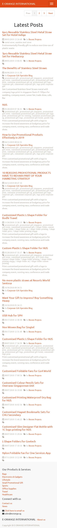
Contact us (7, 503)
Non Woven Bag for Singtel (18, 327)
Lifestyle (6, 480)
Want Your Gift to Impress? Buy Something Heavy (27, 299)
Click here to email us (14, 510)
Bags (4, 474)
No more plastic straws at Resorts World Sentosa (26, 282)
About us (41, 519)
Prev (28, 13)
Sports (5, 486)
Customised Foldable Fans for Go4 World (26, 370)
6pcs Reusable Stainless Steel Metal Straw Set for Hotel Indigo (27, 33)
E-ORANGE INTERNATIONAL (19, 3)
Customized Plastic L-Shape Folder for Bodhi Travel (24, 216)
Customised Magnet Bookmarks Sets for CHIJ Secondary (26, 413)
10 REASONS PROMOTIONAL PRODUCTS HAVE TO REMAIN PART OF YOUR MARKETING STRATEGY (26, 175)
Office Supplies (9, 488)
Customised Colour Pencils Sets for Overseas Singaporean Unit (23, 384)
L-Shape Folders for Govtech (19, 441)
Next (50, 13)
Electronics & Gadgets (12, 477)
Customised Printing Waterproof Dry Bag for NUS (26, 399)
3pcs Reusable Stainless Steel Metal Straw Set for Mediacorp (27, 55)
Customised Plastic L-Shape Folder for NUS (27, 338)
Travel (5, 491)
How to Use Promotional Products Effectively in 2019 (22, 136)
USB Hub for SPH (12, 315)
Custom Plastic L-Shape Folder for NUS (25, 248)
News (4, 506)
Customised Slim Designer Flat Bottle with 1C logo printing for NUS (27, 428)
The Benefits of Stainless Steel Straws (24, 68)
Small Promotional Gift (12, 483)
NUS (4, 104)
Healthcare (7, 494)
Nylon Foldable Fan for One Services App (26, 452)
